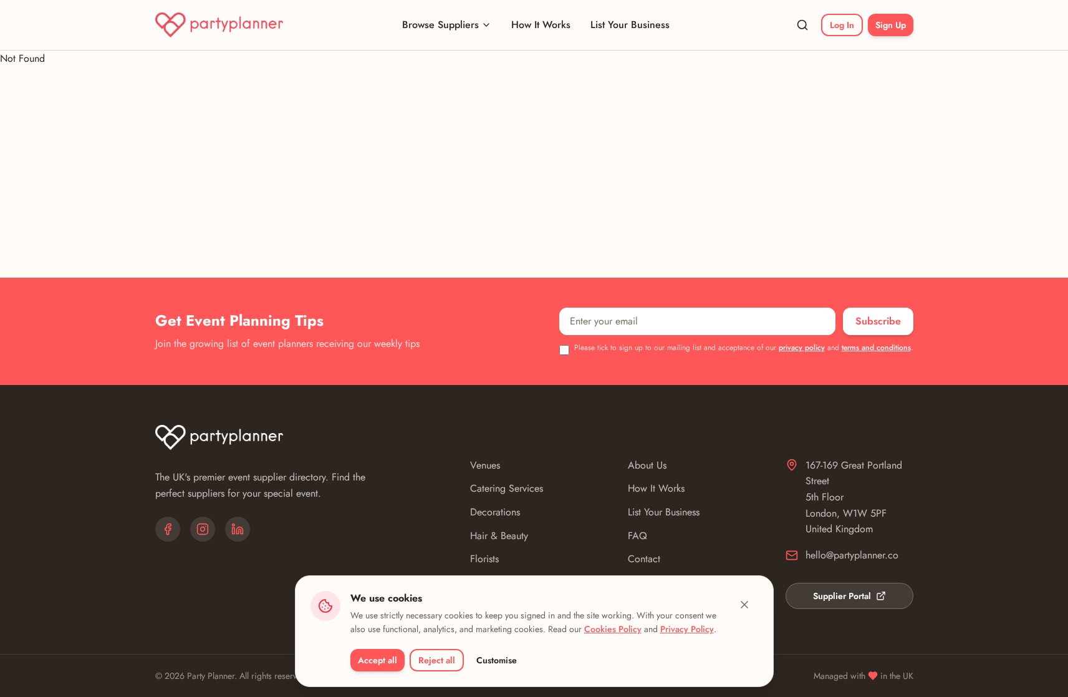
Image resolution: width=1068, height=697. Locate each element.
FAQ (637, 536)
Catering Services (506, 488)
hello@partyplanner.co (852, 555)
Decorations (495, 512)
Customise (496, 660)
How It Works (540, 24)
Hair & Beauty (499, 536)
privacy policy (802, 347)
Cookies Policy (613, 629)
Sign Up (890, 25)
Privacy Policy (687, 629)
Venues (485, 465)
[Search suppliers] (802, 25)
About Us (647, 465)
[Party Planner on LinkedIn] (237, 529)
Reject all (436, 660)
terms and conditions (876, 347)
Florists (484, 559)
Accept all (377, 660)
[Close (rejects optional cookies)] (744, 604)
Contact (644, 559)
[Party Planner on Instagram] (202, 529)
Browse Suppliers (440, 24)
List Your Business (630, 24)
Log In (842, 25)
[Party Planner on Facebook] (167, 529)
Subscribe (878, 321)
